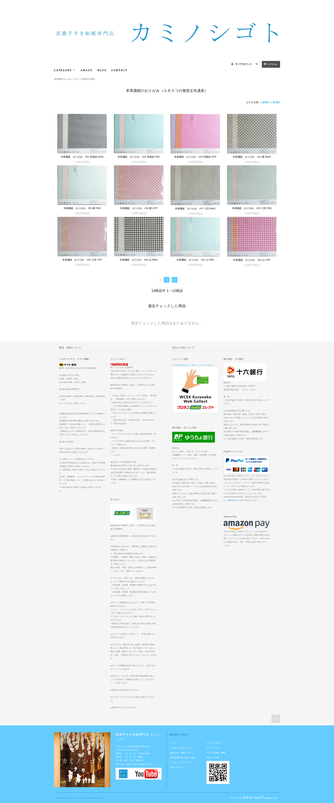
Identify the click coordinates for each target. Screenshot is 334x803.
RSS (208, 757)
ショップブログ (213, 743)
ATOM (216, 757)
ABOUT (87, 70)
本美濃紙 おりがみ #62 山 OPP (252, 260)
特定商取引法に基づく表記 (183, 757)
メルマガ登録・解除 (215, 753)
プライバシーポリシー (180, 762)
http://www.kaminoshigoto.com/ (136, 764)
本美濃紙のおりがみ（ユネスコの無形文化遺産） (75, 79)
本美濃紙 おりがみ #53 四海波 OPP (195, 156)
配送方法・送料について (181, 753)
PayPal (234, 500)
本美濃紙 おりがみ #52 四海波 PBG (139, 156)
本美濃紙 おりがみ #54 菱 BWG (252, 156)
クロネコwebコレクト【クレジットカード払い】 (193, 365)
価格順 (265, 102)
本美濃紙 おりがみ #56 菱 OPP (138, 208)
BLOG (101, 70)
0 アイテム (272, 64)
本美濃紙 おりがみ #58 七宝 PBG (252, 208)
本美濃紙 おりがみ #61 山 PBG (195, 259)
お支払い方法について (180, 748)
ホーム (173, 743)
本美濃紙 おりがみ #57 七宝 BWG (195, 208)
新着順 (276, 102)
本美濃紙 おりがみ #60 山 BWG (139, 259)
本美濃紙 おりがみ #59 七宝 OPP (82, 259)
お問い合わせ (176, 767)
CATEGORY (63, 70)
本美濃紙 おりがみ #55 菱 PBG (82, 208)
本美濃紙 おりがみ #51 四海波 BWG (82, 156)
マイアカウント (243, 64)
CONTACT (119, 70)
